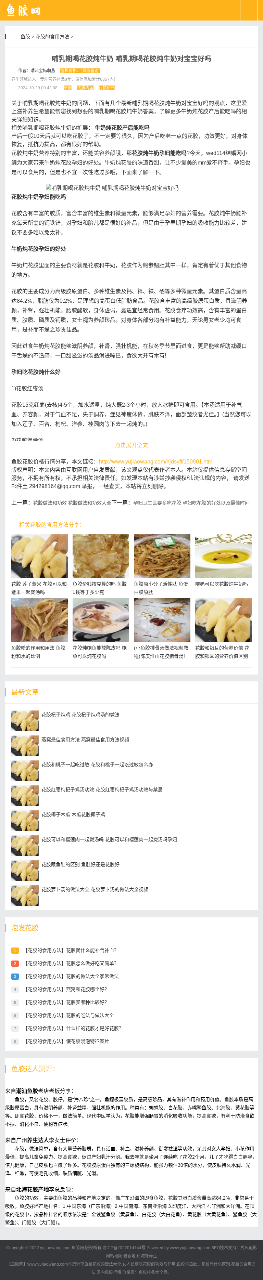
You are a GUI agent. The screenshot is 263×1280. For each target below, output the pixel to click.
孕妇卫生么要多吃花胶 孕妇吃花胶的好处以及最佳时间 (191, 503)
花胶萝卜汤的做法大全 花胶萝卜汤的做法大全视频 (94, 889)
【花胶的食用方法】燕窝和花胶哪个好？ (66, 989)
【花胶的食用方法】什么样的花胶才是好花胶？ (73, 1028)
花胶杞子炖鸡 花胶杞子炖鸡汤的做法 (80, 714)
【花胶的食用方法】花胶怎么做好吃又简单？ (71, 963)
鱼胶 (25, 36)
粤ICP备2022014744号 (124, 1247)
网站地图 (114, 1256)
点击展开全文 (131, 445)
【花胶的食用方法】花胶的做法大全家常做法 (71, 976)
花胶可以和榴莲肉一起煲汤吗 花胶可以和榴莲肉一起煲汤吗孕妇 (109, 839)
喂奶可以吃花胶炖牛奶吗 (221, 584)
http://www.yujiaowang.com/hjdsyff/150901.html (156, 462)
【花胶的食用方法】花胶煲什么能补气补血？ (71, 950)
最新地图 (131, 1256)
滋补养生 (149, 1256)
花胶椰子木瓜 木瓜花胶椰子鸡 (73, 814)
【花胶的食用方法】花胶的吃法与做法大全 (68, 1015)
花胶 (86, 1165)
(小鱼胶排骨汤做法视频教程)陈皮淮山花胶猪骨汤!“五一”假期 (161, 656)
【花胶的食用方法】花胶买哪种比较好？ (66, 1002)
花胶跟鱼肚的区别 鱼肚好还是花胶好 (80, 864)
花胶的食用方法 (52, 36)
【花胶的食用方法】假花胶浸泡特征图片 (66, 1041)
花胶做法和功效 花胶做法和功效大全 (72, 503)
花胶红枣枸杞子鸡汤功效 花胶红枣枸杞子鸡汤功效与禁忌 (102, 789)
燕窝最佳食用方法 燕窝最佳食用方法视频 (85, 739)
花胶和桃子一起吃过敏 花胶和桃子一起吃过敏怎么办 (97, 764)
